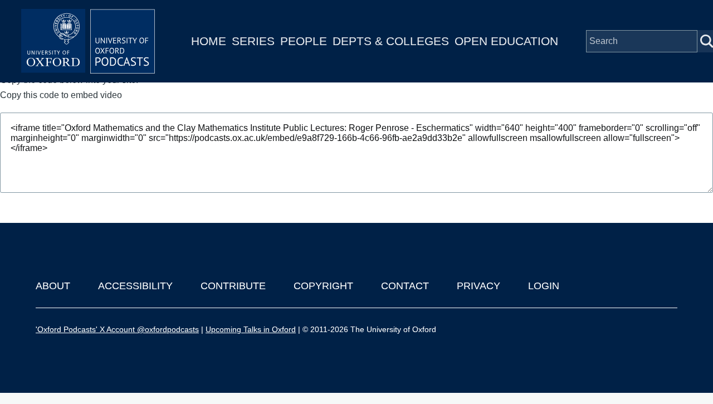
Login (543, 285)
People (303, 41)
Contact (405, 285)
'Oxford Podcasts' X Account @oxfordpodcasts (117, 329)
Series (253, 41)
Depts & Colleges (391, 41)
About (53, 285)
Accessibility (135, 285)
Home (208, 41)
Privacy (478, 285)
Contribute (233, 285)
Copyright (323, 285)
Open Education (506, 41)
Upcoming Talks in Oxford (251, 329)
